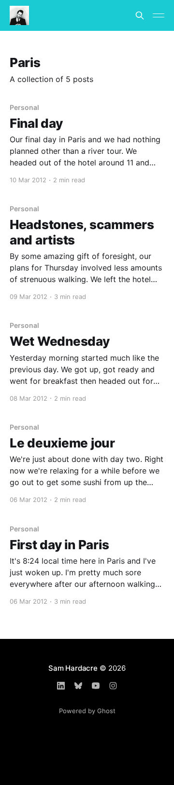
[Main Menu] (158, 15)
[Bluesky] (78, 686)
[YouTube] (96, 686)
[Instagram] (113, 686)
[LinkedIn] (61, 686)
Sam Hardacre (72, 668)
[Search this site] (139, 15)
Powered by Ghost (87, 711)
